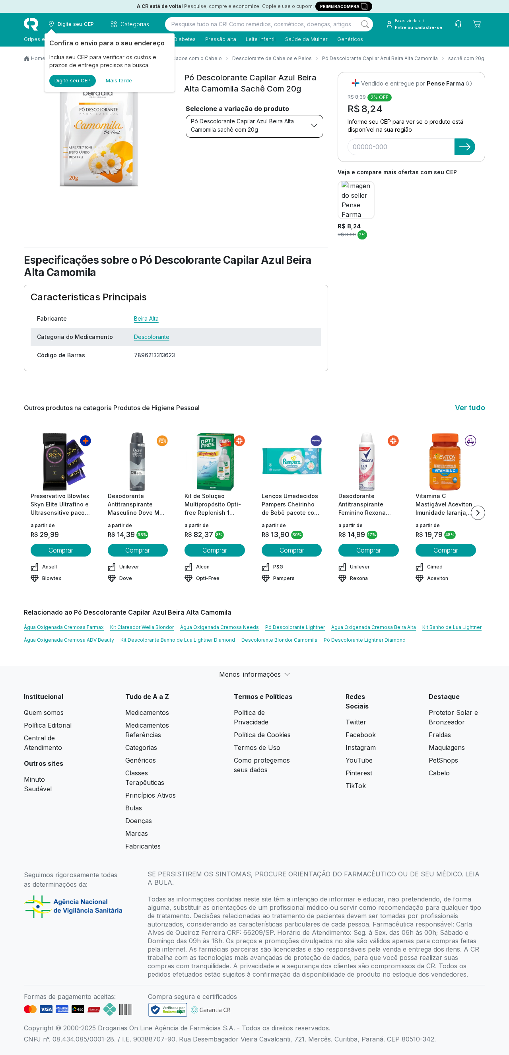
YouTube (359, 760)
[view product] (61, 462)
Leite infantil (261, 39)
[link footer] (168, 1010)
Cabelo (439, 773)
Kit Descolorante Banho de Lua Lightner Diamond (177, 640)
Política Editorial (48, 725)
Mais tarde (119, 80)
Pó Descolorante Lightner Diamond (365, 640)
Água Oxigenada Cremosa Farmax (64, 627)
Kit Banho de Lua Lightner (452, 627)
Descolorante (151, 336)
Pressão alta (220, 39)
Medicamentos (147, 712)
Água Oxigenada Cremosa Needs (219, 627)
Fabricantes (143, 846)
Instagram (361, 747)
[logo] (31, 24)
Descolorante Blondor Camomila (279, 640)
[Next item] (478, 513)
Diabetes (185, 39)
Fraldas (440, 735)
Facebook (361, 735)
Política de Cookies (262, 735)
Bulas (133, 808)
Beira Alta (146, 318)
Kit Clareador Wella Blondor (142, 627)
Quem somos (44, 712)
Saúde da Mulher (306, 39)
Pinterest (359, 773)
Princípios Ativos (150, 795)
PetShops (443, 760)
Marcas (136, 833)
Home (38, 58)
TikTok (356, 786)
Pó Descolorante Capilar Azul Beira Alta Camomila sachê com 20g (242, 125)
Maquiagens (447, 747)
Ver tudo (470, 407)
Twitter (356, 722)
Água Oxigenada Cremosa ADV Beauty (69, 640)
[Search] (365, 24)
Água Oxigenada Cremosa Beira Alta (373, 627)
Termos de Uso (257, 747)
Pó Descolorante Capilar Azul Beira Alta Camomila (380, 58)
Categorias (141, 747)
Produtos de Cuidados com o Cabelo (178, 58)
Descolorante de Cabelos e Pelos (272, 58)
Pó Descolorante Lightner (295, 627)
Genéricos (350, 39)
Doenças (138, 821)
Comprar (61, 550)
